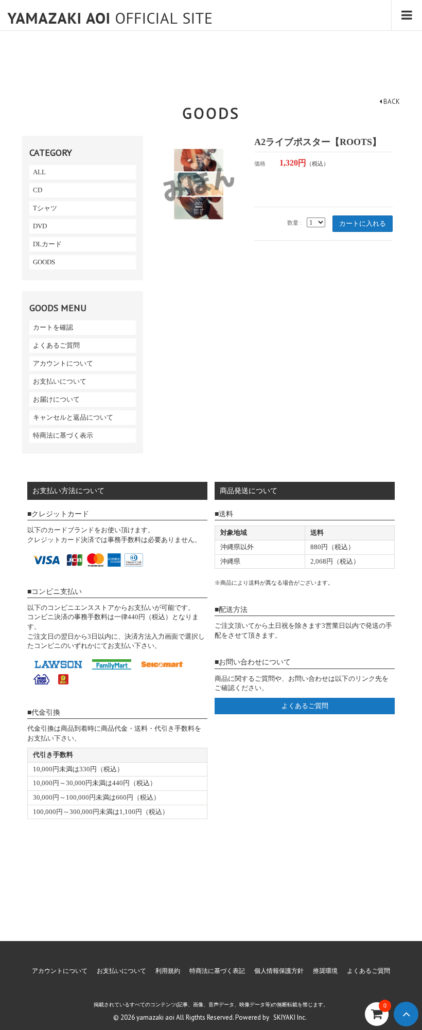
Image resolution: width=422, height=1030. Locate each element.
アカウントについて (63, 363)
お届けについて (56, 399)
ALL (39, 172)
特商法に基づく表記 (217, 970)
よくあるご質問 (56, 345)
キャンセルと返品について (73, 417)
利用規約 (167, 970)
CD (37, 190)
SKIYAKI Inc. (290, 1017)
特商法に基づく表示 (63, 435)
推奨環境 (325, 970)
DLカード (47, 244)
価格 (260, 163)
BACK (391, 101)
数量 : (294, 223)
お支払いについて (59, 381)
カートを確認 (53, 327)
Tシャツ (45, 208)
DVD (40, 226)
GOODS (44, 262)
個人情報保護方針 (279, 970)
